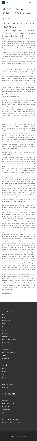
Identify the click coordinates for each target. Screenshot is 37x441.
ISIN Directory (6, 320)
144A (5, 18)
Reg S (4, 378)
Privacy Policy (6, 406)
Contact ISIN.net (6, 294)
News (4, 324)
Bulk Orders (5, 387)
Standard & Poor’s (7, 343)
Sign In (4, 330)
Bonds (9, 18)
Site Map (4, 413)
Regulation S (6, 336)
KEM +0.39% (20, 39)
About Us (5, 400)
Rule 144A (5, 333)
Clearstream (5, 349)
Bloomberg (5, 358)
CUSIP (4, 317)
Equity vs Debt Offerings (9, 339)
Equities (4, 381)
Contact (4, 397)
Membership (6, 327)
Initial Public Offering (8, 384)
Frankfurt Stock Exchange (9, 352)
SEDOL (4, 355)
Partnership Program (8, 403)
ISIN (3, 314)
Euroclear (5, 346)
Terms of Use (6, 409)
